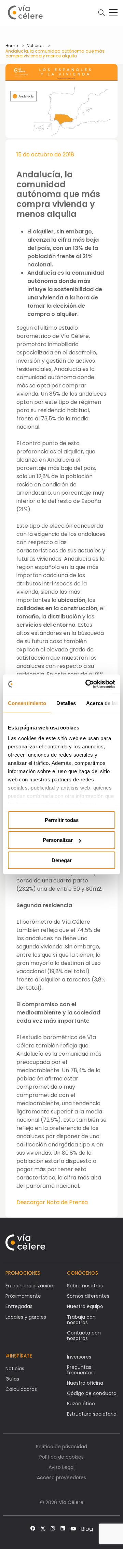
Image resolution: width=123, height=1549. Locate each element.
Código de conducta (92, 1393)
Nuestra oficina (85, 1383)
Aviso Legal (61, 1467)
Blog (87, 1529)
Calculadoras (21, 1389)
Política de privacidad (61, 1446)
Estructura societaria (92, 1414)
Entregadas (18, 1306)
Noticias (35, 45)
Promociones (22, 1273)
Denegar (62, 860)
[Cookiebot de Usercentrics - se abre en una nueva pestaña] (86, 684)
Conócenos (82, 1273)
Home (11, 45)
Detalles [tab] (66, 703)
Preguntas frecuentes (80, 1369)
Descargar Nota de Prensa (52, 1202)
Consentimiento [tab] (27, 703)
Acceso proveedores (61, 1477)
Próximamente (23, 1296)
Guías (12, 1379)
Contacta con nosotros (84, 1335)
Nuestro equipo (85, 1306)
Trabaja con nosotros (81, 1319)
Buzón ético (81, 1403)
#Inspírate (18, 1356)
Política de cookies (61, 1457)
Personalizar (58, 840)
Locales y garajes (25, 1317)
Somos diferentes (88, 1296)
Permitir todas (62, 820)
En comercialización (29, 1285)
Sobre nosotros (85, 1285)
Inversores (79, 1357)
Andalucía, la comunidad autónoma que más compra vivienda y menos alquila (55, 53)
